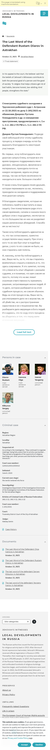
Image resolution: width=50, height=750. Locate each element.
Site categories (11, 621)
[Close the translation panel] (45, 3)
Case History (11, 529)
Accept (24, 745)
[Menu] (44, 13)
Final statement (11, 61)
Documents (10, 36)
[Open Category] (34, 621)
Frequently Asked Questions (15, 706)
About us (6, 690)
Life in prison (8, 711)
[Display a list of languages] (39, 3)
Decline (39, 745)
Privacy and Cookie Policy (18, 738)
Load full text (24, 332)
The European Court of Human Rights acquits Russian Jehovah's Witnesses (23, 716)
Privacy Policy (8, 694)
